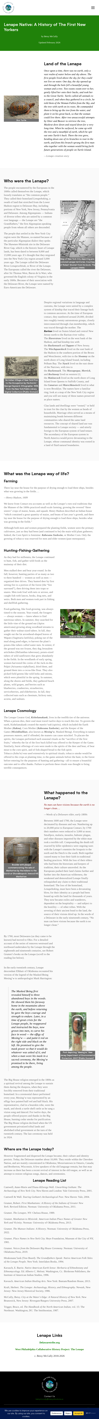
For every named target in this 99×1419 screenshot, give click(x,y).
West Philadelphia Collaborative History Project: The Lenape (49, 1349)
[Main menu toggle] (92, 7)
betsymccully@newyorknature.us (49, 1399)
